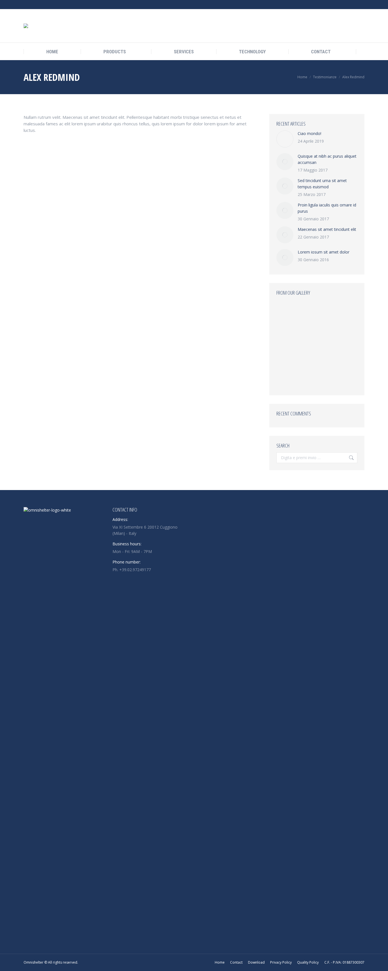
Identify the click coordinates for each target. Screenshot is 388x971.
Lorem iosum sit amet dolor (323, 252)
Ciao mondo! (309, 133)
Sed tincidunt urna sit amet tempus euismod (322, 183)
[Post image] (284, 138)
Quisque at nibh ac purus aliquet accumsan (327, 159)
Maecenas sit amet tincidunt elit (327, 229)
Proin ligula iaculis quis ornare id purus (327, 208)
